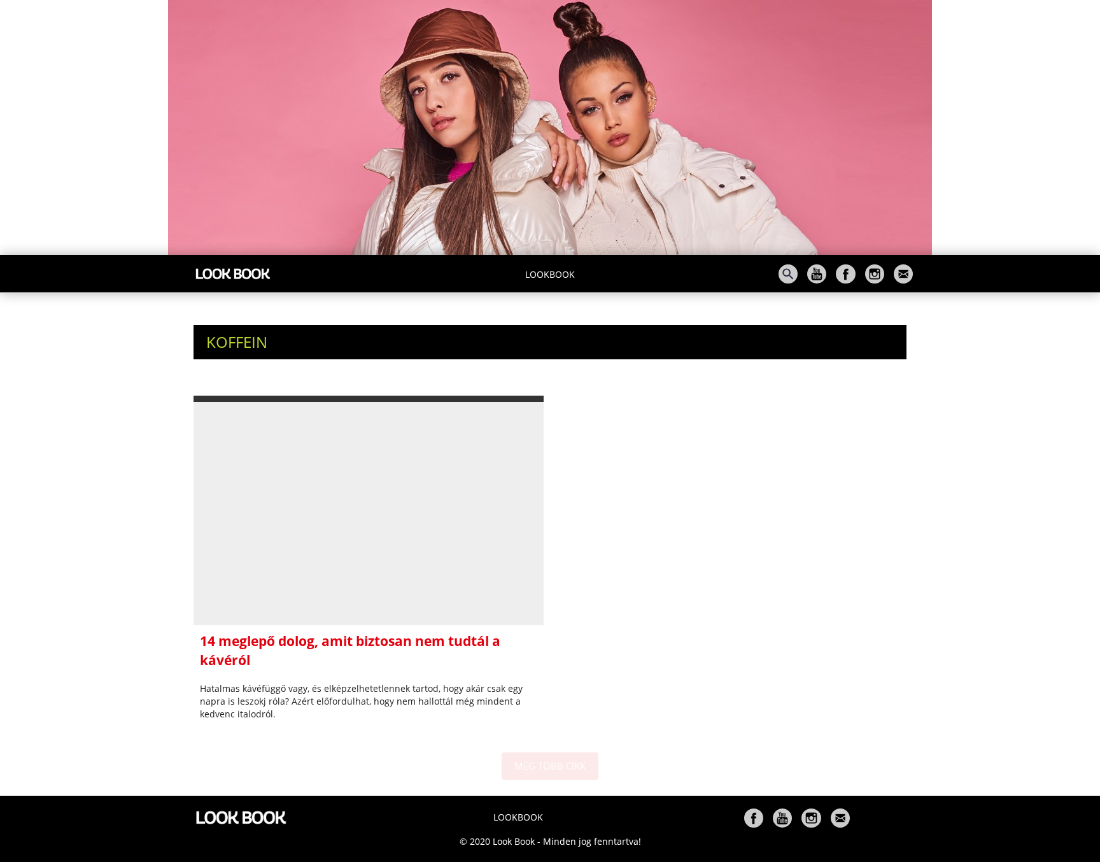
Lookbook (550, 274)
